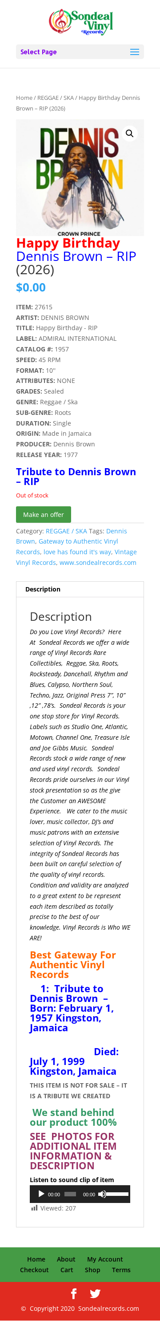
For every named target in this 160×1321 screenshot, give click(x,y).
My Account (105, 1259)
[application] (80, 1194)
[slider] (116, 1193)
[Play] (41, 1194)
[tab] (80, 589)
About (66, 1259)
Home (24, 98)
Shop (92, 1270)
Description (42, 589)
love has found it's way (77, 552)
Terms (121, 1270)
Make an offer (43, 514)
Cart (66, 1270)
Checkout (34, 1270)
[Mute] (102, 1194)
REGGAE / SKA (55, 98)
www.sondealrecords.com (98, 562)
